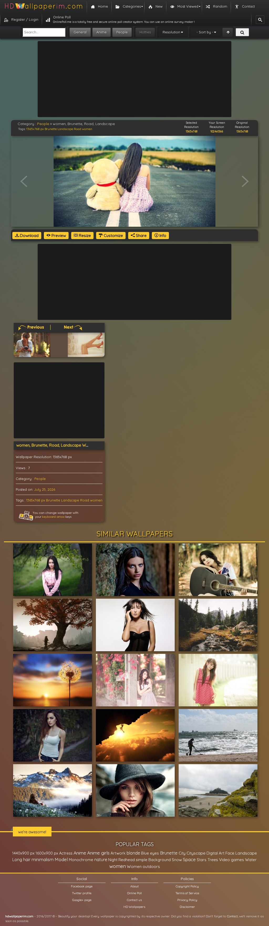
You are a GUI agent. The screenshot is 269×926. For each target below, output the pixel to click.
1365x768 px (35, 129)
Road (77, 129)
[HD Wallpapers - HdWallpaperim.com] (43, 6)
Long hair (21, 859)
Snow (177, 859)
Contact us (134, 900)
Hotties (145, 32)
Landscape (65, 129)
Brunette (51, 129)
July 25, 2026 (44, 489)
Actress (66, 853)
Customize (113, 235)
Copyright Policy (187, 886)
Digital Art (215, 853)
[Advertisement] (134, 79)
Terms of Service (187, 893)
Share (141, 235)
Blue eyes (150, 853)
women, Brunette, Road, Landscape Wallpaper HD (61, 445)
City (182, 853)
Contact (232, 916)
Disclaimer (187, 907)
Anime (101, 32)
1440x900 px (23, 853)
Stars (201, 859)
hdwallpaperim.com (19, 916)
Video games (231, 859)
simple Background (153, 859)
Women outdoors (143, 866)
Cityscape (196, 853)
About (134, 886)
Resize (84, 235)
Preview (58, 235)
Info (162, 235)
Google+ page (81, 900)
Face (229, 853)
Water (251, 859)
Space (189, 859)
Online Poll (134, 893)
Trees (213, 859)
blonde (133, 853)
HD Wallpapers (134, 907)
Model (61, 859)
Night (112, 859)
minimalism (43, 859)
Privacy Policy (187, 900)
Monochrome (81, 859)
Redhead (126, 859)
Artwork (118, 853)
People (122, 32)
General (80, 32)
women (87, 129)
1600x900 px (46, 853)
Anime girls (98, 853)
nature (100, 859)
